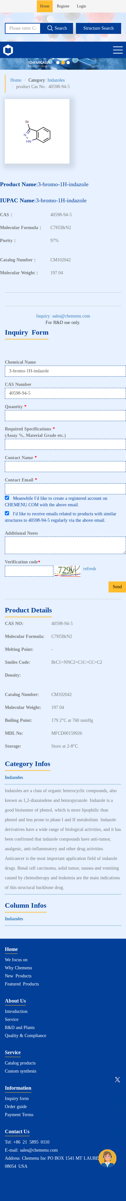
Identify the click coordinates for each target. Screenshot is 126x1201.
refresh (89, 568)
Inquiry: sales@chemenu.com (63, 316)
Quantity (15, 406)
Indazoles (56, 80)
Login (81, 6)
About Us (15, 1001)
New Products (18, 976)
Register (63, 6)
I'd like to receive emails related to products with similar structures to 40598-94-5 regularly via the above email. (60, 517)
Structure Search (98, 28)
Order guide (16, 1106)
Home (44, 6)
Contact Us (17, 1131)
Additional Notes (21, 533)
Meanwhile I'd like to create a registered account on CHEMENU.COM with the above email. (56, 501)
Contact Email (21, 480)
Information (18, 1088)
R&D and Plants (20, 1027)
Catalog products (20, 1063)
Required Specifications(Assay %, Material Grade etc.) (35, 432)
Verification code (22, 562)
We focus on (16, 959)
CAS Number (18, 384)
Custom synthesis (20, 1071)
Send (117, 586)
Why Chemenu (18, 967)
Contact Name (21, 457)
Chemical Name (20, 362)
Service (11, 1019)
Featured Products (22, 984)
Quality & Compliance (25, 1035)
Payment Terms (19, 1114)
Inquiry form (17, 1098)
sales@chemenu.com (39, 1150)
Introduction (16, 1011)
